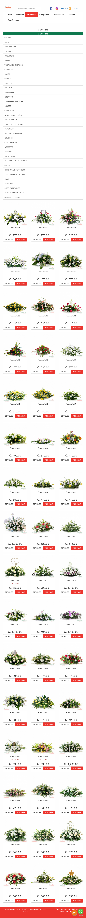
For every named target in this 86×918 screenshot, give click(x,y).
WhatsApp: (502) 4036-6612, (32, 909)
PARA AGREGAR (10, 120)
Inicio (10, 14)
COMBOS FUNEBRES (12, 197)
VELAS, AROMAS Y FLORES (14, 174)
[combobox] (29, 8)
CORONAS (8, 88)
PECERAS (8, 151)
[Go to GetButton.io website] (80, 915)
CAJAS (6, 179)
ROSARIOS (8, 97)
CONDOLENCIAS (10, 142)
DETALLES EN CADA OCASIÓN (15, 161)
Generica (7, 37)
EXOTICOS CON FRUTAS (13, 124)
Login (76, 8)
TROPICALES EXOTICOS (13, 65)
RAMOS (7, 74)
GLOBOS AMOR (10, 110)
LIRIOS (7, 60)
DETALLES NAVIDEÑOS (13, 133)
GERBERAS (8, 147)
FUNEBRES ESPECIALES (13, 101)
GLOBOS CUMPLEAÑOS (13, 115)
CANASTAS (8, 69)
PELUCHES (8, 183)
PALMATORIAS (9, 92)
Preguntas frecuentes (63, 909)
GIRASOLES (8, 138)
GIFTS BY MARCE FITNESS (14, 170)
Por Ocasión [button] (59, 14)
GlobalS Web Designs (67, 911)
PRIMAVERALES (10, 47)
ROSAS (7, 42)
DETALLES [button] (9, 239)
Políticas (75, 909)
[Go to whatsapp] (80, 911)
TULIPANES (8, 51)
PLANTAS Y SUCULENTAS (14, 193)
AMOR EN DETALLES (12, 188)
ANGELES (8, 83)
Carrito (66, 8)
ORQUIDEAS (9, 56)
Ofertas (72, 14)
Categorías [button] (44, 14)
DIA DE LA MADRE (11, 156)
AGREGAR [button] (21, 239)
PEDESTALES (9, 129)
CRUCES (7, 106)
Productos (31, 14)
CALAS (7, 165)
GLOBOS (7, 79)
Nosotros (20, 14)
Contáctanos (13, 20)
